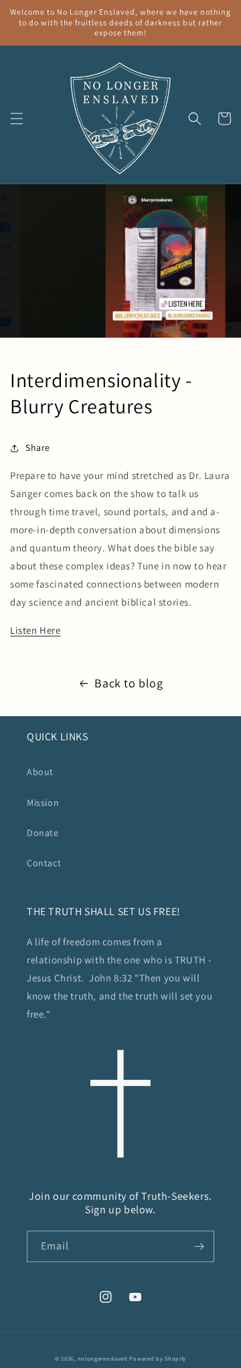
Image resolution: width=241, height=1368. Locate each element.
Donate (43, 833)
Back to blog (128, 683)
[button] (16, 118)
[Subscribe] (199, 1246)
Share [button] (37, 447)
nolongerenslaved (103, 1358)
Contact (44, 863)
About (40, 772)
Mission (43, 803)
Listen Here (35, 630)
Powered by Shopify (157, 1358)
